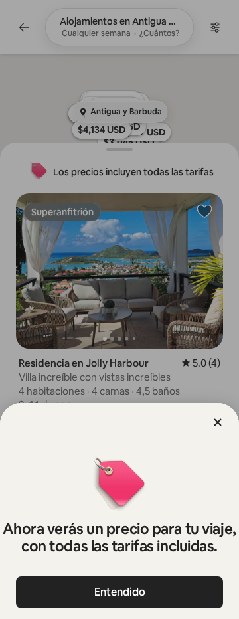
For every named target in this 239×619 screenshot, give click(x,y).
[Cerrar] (217, 422)
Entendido (119, 592)
